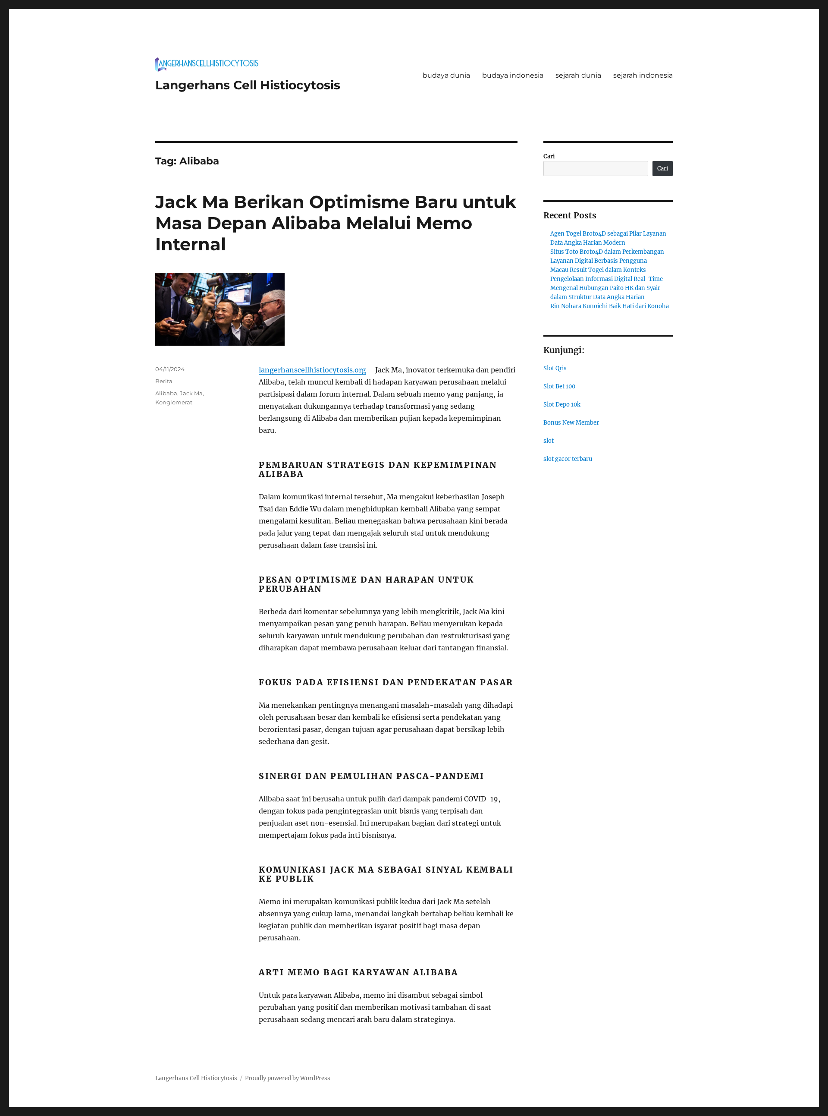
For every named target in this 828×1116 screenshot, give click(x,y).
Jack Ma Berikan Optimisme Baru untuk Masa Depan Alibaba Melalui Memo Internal (335, 223)
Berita (163, 381)
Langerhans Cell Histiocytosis (247, 85)
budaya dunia (446, 75)
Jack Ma (191, 393)
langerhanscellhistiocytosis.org (312, 370)
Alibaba (166, 393)
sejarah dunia (578, 75)
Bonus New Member (571, 422)
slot (548, 441)
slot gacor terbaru (567, 459)
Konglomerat (173, 402)
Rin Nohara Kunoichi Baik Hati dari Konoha (609, 306)
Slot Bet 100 (559, 386)
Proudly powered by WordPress (287, 1078)
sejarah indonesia (643, 75)
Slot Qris (555, 368)
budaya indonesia (512, 75)
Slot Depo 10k (561, 404)
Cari (549, 156)
